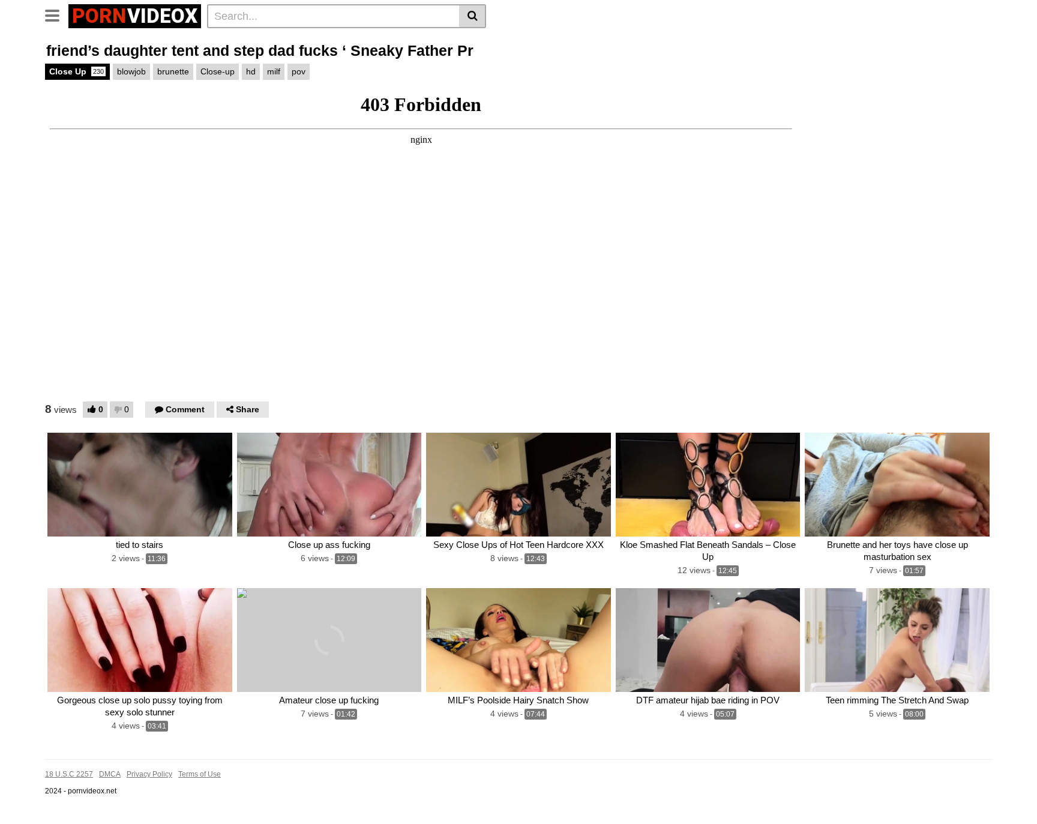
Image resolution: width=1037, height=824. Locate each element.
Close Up (76, 71)
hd (251, 71)
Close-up (217, 71)
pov (298, 71)
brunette (173, 71)
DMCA (110, 774)
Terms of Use (199, 774)
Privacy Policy (149, 774)
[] (472, 16)
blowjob (131, 71)
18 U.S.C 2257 (69, 774)
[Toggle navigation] (56, 14)
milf (273, 71)
